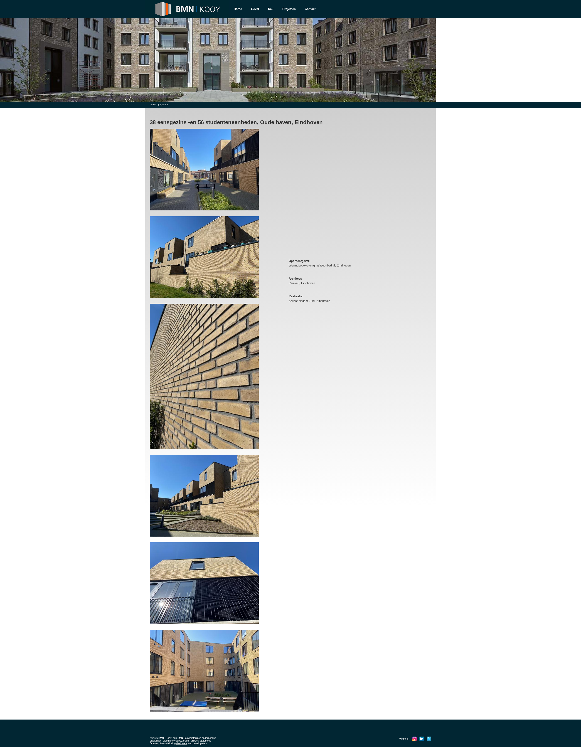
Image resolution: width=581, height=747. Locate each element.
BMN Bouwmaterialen (189, 738)
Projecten (289, 9)
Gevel (255, 9)
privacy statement (201, 740)
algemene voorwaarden (176, 740)
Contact (310, 9)
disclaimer (155, 740)
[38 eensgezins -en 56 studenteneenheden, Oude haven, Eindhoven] (205, 211)
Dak (270, 9)
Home (238, 9)
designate (181, 743)
